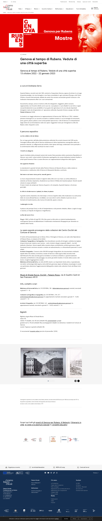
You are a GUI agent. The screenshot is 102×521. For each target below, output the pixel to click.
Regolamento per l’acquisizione (59, 490)
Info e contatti (54, 494)
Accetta (66, 518)
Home (4, 12)
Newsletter (95, 2)
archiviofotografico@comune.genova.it (59, 303)
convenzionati (52, 321)
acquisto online (35, 331)
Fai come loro (79, 488)
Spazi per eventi (87, 2)
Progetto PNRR (54, 492)
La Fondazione (54, 483)
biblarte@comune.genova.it (61, 288)
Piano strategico (55, 487)
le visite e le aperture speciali (37, 424)
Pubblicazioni (63, 2)
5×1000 (78, 483)
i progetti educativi (59, 424)
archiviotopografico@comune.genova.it (31, 297)
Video (52, 501)
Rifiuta (74, 518)
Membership (72, 2)
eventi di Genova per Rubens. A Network (53, 422)
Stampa (79, 2)
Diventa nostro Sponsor (82, 490)
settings (57, 518)
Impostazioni (84, 518)
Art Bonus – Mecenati (81, 487)
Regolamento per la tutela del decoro (60, 488)
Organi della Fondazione (57, 485)
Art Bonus (78, 485)
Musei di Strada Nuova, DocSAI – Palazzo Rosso (40, 275)
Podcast (53, 502)
